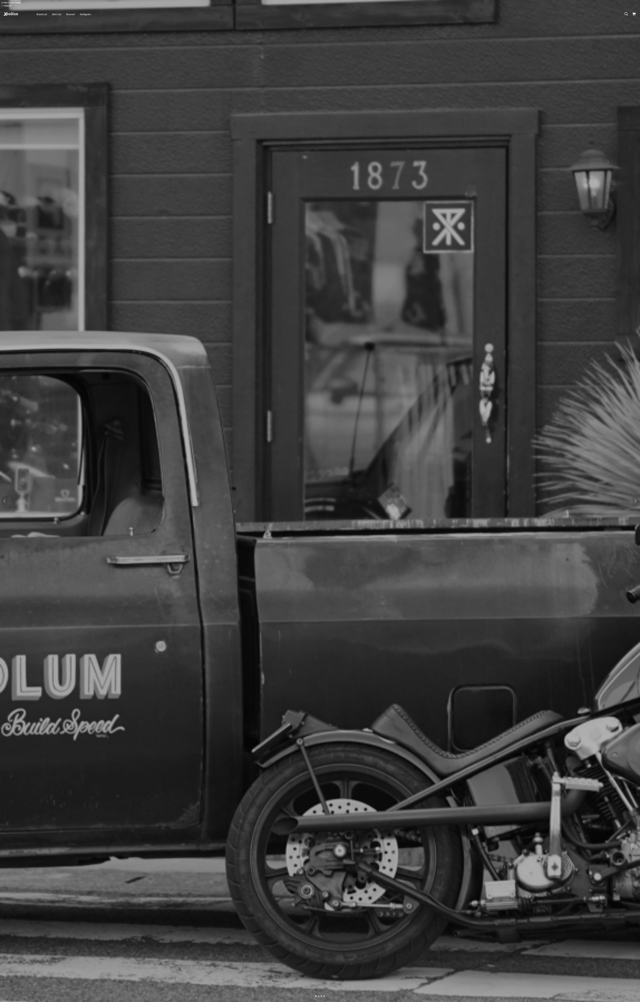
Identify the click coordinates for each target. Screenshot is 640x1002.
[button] (626, 14)
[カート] (634, 14)
